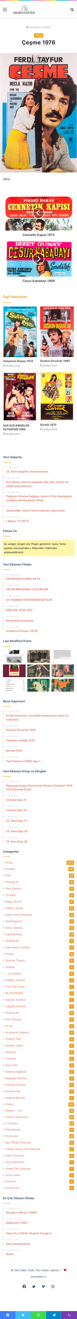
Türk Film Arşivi (15, 986)
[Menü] (5, 10)
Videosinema (13, 934)
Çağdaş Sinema (15, 1006)
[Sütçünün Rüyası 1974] (20, 332)
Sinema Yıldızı (14, 1045)
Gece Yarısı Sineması (18, 914)
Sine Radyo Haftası (17, 947)
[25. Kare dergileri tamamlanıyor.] (14, 685)
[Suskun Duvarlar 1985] (57, 332)
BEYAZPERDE (14, 993)
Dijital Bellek (13, 1129)
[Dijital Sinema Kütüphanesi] (23, 9)
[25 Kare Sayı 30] (62, 670)
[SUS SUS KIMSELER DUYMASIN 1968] (20, 397)
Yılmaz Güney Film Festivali (22, 1149)
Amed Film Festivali (17, 1168)
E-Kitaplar (11, 1123)
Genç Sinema (14, 927)
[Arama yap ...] (72, 10)
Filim (8, 875)
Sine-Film (11, 1065)
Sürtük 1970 (48, 424)
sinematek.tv (38, 1276)
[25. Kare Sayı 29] (62, 685)
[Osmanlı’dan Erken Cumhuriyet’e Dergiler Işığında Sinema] (62, 656)
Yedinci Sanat (14, 908)
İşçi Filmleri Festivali (17, 1142)
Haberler (10, 1181)
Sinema (10, 967)
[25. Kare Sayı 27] (38, 685)
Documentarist (14, 1162)
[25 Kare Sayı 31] (38, 670)
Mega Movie (13, 901)
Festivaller (11, 1136)
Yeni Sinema (13, 888)
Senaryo (10, 1052)
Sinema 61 (12, 882)
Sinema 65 (12, 940)
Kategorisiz (12, 1187)
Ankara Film (13, 1091)
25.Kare (10, 895)
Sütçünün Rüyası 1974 (18, 361)
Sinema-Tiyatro (15, 960)
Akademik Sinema (17, 1032)
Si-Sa (8, 1026)
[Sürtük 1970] (57, 396)
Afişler (47, 27)
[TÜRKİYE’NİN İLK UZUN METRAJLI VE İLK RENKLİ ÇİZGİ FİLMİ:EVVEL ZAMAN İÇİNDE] (14, 656)
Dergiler (10, 868)
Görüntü (10, 1058)
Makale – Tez (13, 1110)
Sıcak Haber (13, 1175)
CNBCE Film (13, 1039)
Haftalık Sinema (15, 1084)
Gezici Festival (14, 1155)
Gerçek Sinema (15, 999)
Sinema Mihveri (15, 1097)
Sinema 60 (12, 1012)
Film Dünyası (13, 1019)
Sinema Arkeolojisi (16, 1117)
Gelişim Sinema (15, 980)
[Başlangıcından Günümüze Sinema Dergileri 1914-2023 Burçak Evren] (14, 670)
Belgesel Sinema (15, 1078)
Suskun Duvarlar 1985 (55, 360)
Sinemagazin (13, 921)
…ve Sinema (13, 973)
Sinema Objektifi (15, 1071)
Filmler (9, 1104)
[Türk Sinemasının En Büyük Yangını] (38, 656)
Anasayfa (35, 27)
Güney (9, 954)
